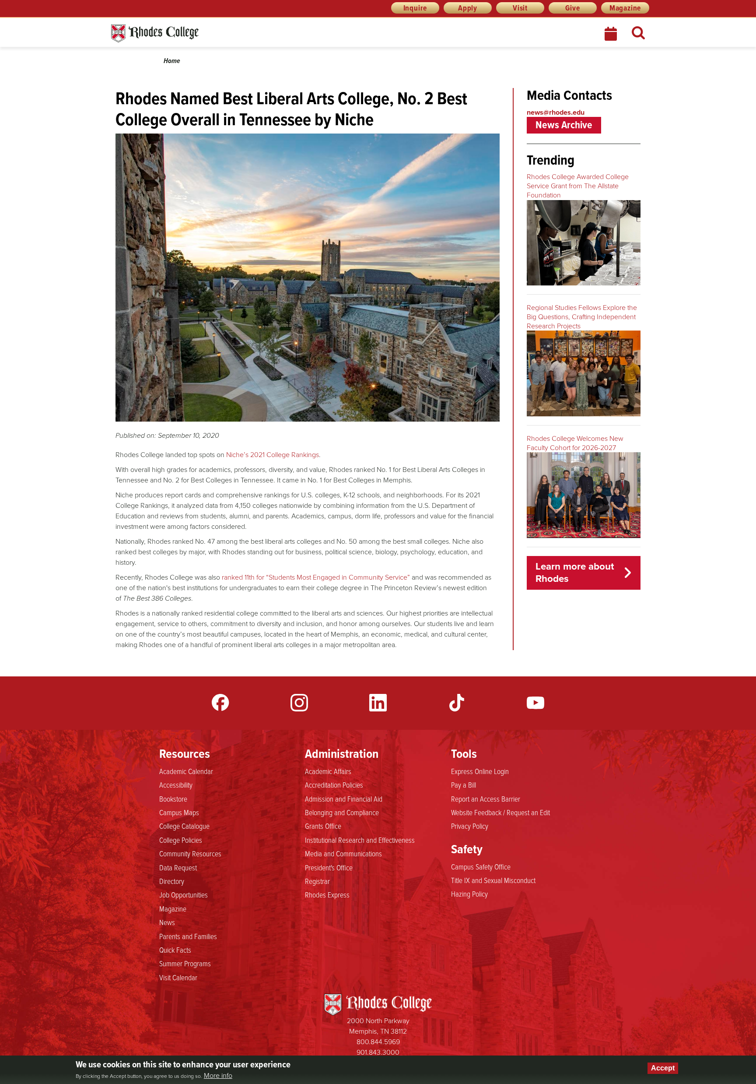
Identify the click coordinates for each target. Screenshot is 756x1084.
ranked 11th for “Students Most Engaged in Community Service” (316, 577)
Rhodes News (193, 33)
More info (218, 1076)
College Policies (180, 839)
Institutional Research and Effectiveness (360, 839)
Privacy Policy (469, 825)
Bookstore (173, 798)
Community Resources (190, 853)
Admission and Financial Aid (343, 798)
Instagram (299, 702)
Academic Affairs (328, 771)
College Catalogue (184, 825)
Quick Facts (175, 949)
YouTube (535, 702)
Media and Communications (343, 853)
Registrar (317, 881)
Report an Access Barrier (485, 798)
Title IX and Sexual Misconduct (493, 880)
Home (172, 61)
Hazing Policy (469, 893)
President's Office (329, 867)
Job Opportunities (183, 894)
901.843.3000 (378, 1052)
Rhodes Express (327, 894)
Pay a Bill (463, 784)
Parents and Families (188, 936)
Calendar (612, 34)
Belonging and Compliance (342, 812)
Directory (171, 881)
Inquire (415, 8)
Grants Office (323, 825)
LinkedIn (378, 702)
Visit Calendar (178, 977)
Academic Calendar (186, 771)
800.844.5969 (378, 1042)
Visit (520, 8)
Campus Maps (179, 812)
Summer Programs (185, 963)
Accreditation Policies (334, 784)
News (167, 922)
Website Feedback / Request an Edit (500, 812)
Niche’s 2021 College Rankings (272, 455)
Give (572, 8)
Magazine (625, 8)
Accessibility (175, 784)
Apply (467, 8)
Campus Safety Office (481, 866)
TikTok (457, 702)
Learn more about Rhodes (575, 572)
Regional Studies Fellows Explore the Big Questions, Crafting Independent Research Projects (582, 317)
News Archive (564, 125)
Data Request (178, 867)
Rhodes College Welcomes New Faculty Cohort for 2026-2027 (575, 443)
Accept (663, 1068)
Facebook (220, 702)
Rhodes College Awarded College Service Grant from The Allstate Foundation (578, 186)
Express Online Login (480, 771)
